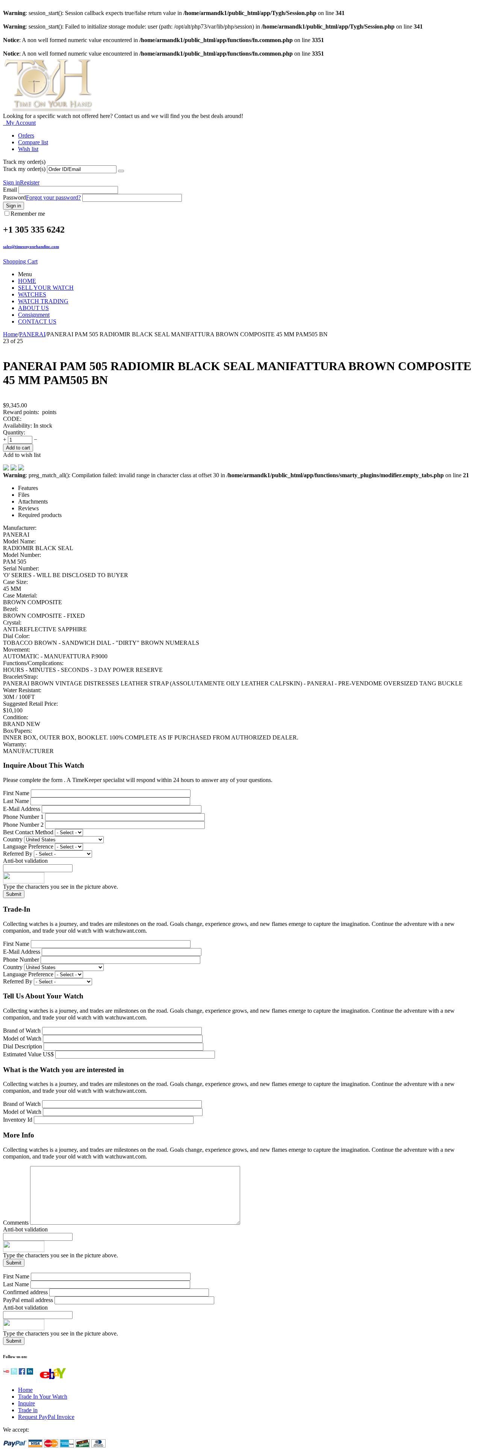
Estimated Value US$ (29, 1054)
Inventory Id (18, 1119)
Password (14, 197)
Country (13, 839)
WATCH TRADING (43, 301)
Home (10, 334)
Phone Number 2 (23, 824)
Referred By (18, 853)
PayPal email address (28, 1300)
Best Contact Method (29, 832)
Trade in (28, 1410)
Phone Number (21, 959)
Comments (16, 1222)
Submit (13, 894)
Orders (26, 135)
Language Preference (28, 846)
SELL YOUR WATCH (46, 287)
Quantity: (14, 432)
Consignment (34, 315)
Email (10, 189)
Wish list (28, 149)
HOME (27, 281)
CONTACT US (37, 321)
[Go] (121, 171)
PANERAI (32, 334)
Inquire (26, 1403)
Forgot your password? (53, 197)
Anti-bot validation (25, 861)
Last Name (16, 801)
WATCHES (32, 294)
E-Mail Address (21, 809)
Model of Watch (23, 1038)
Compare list (33, 142)
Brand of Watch (22, 1030)
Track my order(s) (24, 169)
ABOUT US (33, 308)
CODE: (12, 419)
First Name (16, 793)
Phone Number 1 (23, 817)
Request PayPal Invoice (46, 1417)
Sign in (11, 182)
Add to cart (18, 448)
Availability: (17, 425)
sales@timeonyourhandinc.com (31, 246)
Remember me (28, 213)
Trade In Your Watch (42, 1396)
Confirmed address (25, 1292)
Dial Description (22, 1046)
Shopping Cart (20, 261)
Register (29, 182)
